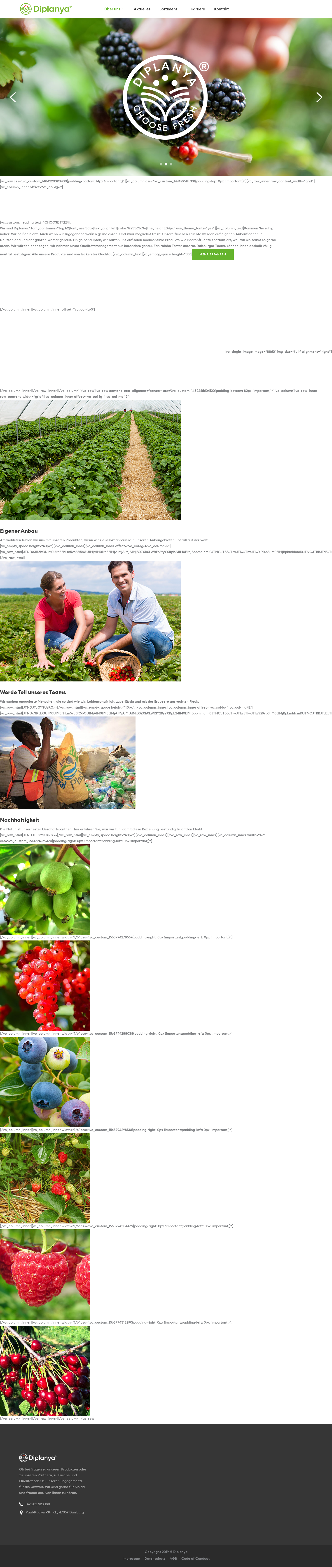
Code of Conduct (195, 1558)
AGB (173, 1558)
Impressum (131, 1558)
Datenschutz (155, 1558)
